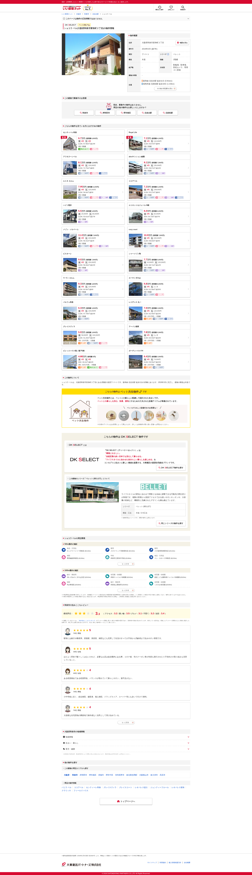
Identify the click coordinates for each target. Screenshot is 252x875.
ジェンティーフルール (159, 787)
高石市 (162, 775)
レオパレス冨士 (141, 787)
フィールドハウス (81, 790)
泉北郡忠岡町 (131, 775)
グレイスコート (125, 787)
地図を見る (184, 43)
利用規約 (163, 862)
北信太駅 (95, 14)
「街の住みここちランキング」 (87, 620)
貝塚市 (101, 775)
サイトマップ (152, 862)
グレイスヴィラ (110, 787)
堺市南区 (127, 113)
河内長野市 (119, 775)
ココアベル (78, 787)
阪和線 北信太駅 (149, 81)
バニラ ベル (66, 787)
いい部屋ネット (67, 14)
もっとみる (125, 564)
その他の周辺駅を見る (165, 88)
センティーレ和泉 (93, 787)
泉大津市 (154, 775)
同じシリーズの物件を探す (172, 523)
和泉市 (86, 14)
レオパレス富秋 (178, 787)
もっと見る (125, 722)
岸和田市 (106, 113)
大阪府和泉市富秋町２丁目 (153, 43)
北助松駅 (169, 113)
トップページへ (127, 801)
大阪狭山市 (143, 775)
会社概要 (187, 862)
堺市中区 (109, 775)
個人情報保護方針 (175, 862)
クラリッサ (66, 790)
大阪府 (78, 14)
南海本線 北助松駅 (150, 84)
